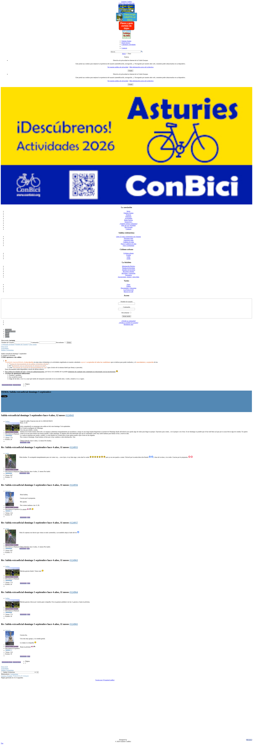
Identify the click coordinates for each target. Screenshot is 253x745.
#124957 (74, 522)
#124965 (74, 624)
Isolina (7, 421)
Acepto (130, 70)
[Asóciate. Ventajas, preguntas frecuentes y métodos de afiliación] (126, 12)
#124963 (74, 560)
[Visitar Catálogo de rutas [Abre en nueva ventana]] (126, 38)
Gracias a (4, 676)
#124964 (74, 592)
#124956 (74, 485)
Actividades (4, 348)
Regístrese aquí (128, 324)
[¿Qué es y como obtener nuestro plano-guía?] (127, 29)
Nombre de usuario (127, 301)
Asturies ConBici (126, 1)
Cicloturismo (14, 674)
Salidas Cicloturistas (7, 350)
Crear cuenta (33, 344)
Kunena (9, 676)
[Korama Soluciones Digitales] (248, 740)
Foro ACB (4, 346)
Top (2, 743)
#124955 (74, 447)
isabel (7, 453)
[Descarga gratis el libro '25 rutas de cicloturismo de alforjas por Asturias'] (126, 20)
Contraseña (126, 307)
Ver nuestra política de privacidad (117, 67)
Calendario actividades (128, 44)
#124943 (70, 415)
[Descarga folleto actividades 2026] (126, 204)
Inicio (124, 54)
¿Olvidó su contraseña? (128, 321)
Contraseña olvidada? (8, 344)
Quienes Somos (126, 41)
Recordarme (125, 313)
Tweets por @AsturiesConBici (104, 680)
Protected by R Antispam (21, 676)
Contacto (124, 48)
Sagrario (8, 491)
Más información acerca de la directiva (141, 67)
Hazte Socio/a (125, 43)
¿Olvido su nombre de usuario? (128, 323)
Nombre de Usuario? (21, 344)
